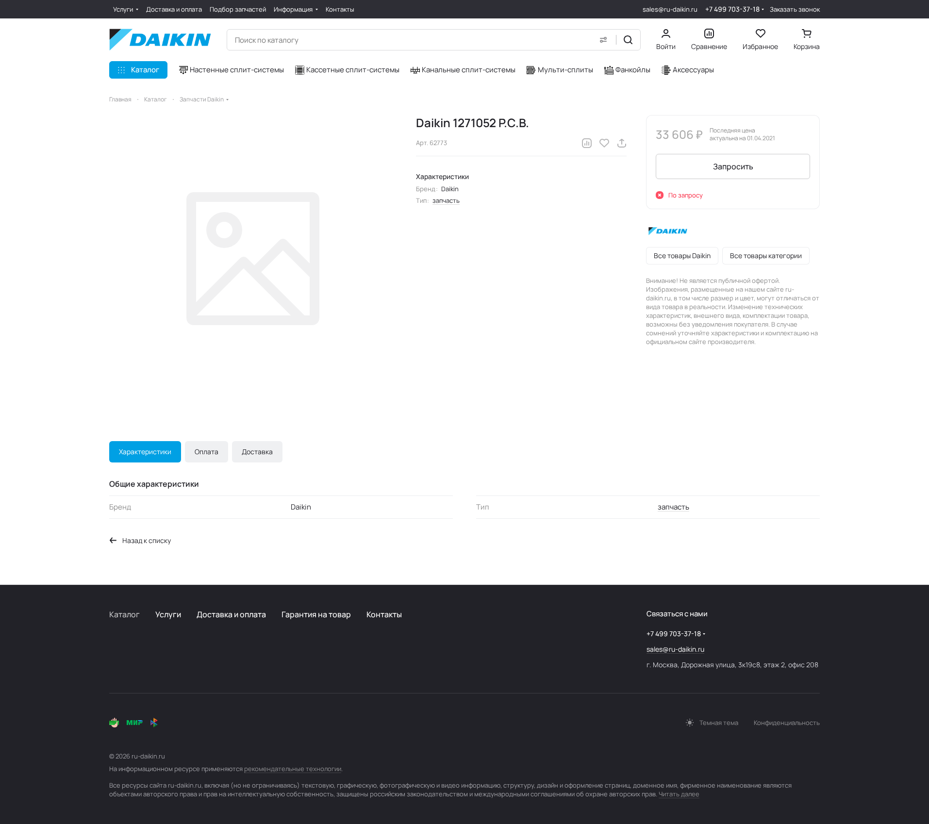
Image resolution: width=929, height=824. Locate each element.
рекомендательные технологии (292, 768)
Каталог (124, 614)
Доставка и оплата (231, 614)
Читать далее (679, 794)
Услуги (168, 614)
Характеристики (145, 451)
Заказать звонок (795, 9)
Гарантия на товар (316, 614)
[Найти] (628, 40)
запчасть (446, 200)
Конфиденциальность (787, 722)
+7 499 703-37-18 (732, 9)
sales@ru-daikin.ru (670, 9)
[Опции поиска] (603, 40)
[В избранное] (604, 143)
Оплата (206, 451)
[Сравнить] (587, 143)
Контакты (384, 614)
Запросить (733, 166)
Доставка (257, 451)
